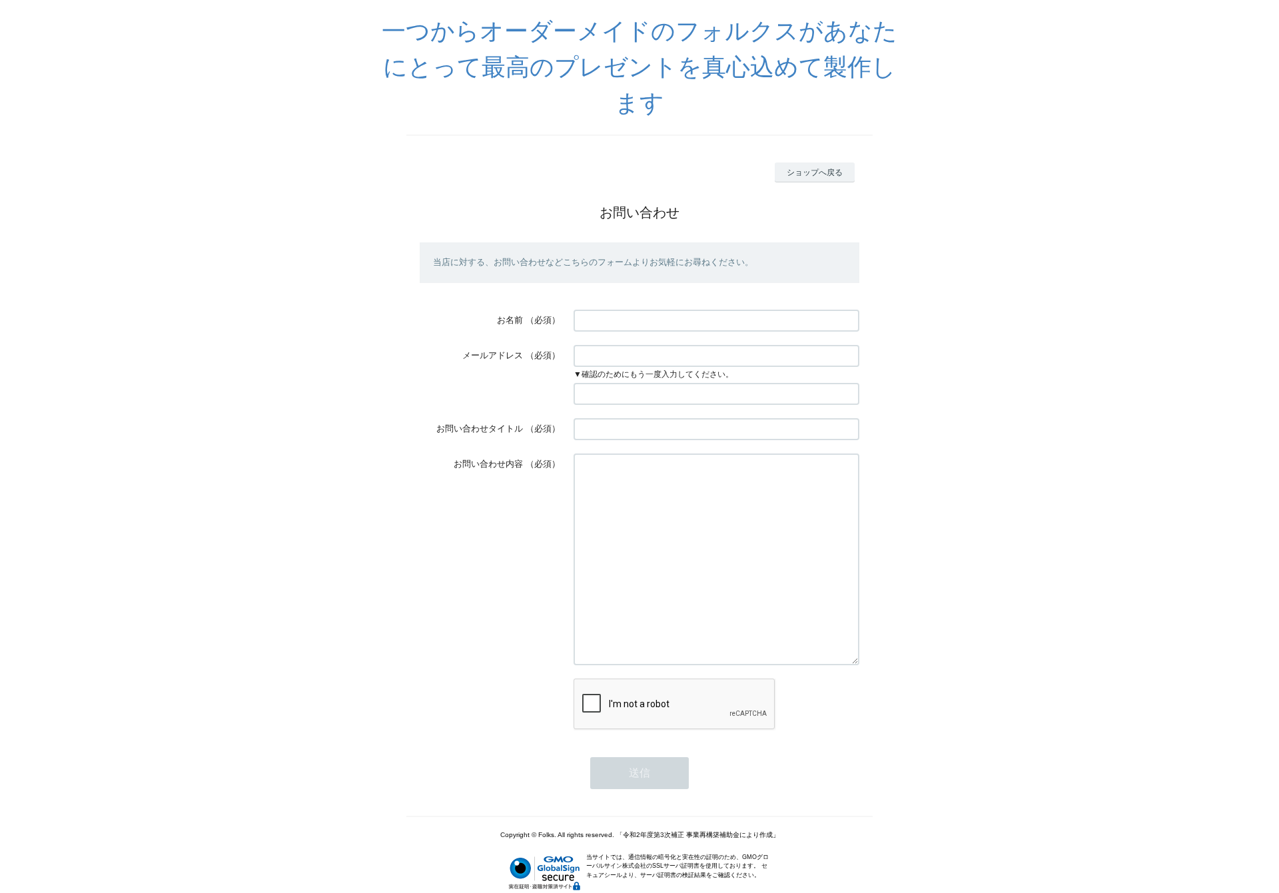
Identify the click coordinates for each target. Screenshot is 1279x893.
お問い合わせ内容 (488, 464)
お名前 (510, 320)
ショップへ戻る (815, 172)
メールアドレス (492, 355)
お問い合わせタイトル (479, 429)
